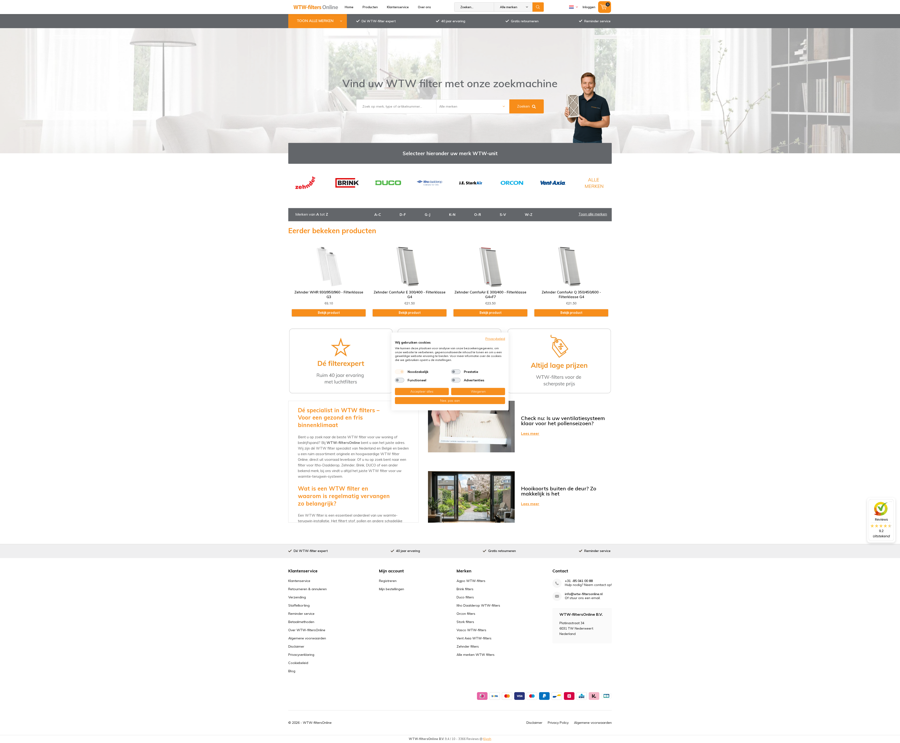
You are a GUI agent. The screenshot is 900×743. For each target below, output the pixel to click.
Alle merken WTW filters (476, 655)
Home (349, 7)
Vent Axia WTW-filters (474, 638)
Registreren (388, 581)
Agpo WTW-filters (471, 581)
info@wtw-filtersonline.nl (584, 594)
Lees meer (530, 433)
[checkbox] (399, 371)
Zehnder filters (468, 646)
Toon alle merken (592, 214)
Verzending (297, 597)
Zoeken (538, 7)
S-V (503, 214)
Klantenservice (398, 7)
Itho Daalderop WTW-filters (478, 605)
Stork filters (465, 622)
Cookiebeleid (298, 663)
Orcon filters (466, 614)
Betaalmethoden (301, 622)
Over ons (424, 7)
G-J (427, 214)
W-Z (528, 214)
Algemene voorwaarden (307, 638)
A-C (377, 214)
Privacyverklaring (301, 655)
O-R (477, 214)
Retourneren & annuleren (307, 589)
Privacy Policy (558, 722)
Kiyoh (487, 739)
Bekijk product (329, 313)
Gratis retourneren (525, 21)
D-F (403, 214)
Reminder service (597, 21)
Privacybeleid (495, 339)
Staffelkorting (299, 605)
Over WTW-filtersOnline (306, 630)
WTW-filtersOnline (317, 722)
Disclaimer (296, 646)
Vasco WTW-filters (471, 630)
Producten (370, 7)
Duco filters (465, 597)
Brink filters (465, 589)
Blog (291, 671)
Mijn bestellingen (391, 589)
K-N (452, 214)
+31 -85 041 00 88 (579, 581)
